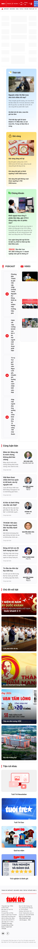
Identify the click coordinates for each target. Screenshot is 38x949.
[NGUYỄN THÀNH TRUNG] (28, 481)
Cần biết (21, 3)
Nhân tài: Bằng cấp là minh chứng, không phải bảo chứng (10, 456)
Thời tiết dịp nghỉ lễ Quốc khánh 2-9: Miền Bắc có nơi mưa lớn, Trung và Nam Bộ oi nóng (19, 123)
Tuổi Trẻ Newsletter (19, 794)
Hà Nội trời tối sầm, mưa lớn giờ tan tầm (18, 113)
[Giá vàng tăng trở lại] (21, 148)
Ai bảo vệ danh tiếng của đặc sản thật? (11, 504)
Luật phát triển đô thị (10, 648)
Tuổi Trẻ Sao (19, 822)
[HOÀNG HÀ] (28, 506)
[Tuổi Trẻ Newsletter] (19, 781)
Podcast (9, 3)
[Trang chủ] (2, 9)
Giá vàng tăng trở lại (16, 159)
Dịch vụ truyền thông (25, 916)
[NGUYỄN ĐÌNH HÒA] (28, 526)
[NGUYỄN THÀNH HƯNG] (28, 572)
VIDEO (27, 266)
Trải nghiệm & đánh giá (19, 879)
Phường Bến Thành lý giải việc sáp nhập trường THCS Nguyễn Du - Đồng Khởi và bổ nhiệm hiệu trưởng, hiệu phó (13, 293)
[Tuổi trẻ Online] (15, 899)
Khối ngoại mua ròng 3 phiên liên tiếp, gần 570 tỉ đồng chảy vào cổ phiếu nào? (18, 219)
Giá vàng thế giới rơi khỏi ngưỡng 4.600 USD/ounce (18, 172)
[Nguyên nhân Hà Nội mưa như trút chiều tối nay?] (21, 84)
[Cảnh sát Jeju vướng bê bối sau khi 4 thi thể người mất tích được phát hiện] (7, 336)
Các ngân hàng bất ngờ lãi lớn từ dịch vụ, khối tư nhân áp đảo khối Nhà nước (19, 242)
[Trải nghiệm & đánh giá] (19, 865)
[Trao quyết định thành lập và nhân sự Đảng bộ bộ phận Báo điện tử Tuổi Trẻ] (30, 304)
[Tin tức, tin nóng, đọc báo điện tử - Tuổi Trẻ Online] (3, 4)
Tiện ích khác (10, 766)
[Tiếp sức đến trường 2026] (19, 706)
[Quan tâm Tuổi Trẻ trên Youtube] (3, 933)
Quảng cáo (25, 3)
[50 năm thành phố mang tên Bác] (19, 670)
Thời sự (21, 9)
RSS (29, 920)
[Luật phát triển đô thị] (19, 634)
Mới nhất (6, 9)
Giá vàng (16, 136)
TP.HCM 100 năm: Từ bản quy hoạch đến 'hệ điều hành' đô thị (10, 526)
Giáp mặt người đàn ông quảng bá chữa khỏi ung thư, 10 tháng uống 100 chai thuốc (13, 417)
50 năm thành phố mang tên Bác (14, 685)
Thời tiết (16, 73)
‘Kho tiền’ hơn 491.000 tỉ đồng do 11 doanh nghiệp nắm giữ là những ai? (19, 251)
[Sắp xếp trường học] (19, 742)
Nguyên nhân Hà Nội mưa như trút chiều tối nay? (19, 96)
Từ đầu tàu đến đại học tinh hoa (10, 569)
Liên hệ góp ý (23, 920)
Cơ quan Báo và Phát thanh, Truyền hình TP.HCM (7, 926)
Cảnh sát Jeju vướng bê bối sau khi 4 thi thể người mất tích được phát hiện (13, 335)
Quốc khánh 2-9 (12, 611)
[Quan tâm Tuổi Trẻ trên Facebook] (7, 933)
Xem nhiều (12, 9)
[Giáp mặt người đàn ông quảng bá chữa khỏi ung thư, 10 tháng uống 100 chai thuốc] (7, 417)
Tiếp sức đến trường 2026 (12, 721)
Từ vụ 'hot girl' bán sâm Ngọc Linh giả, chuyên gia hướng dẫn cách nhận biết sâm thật (13, 375)
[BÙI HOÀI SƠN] (28, 456)
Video (17, 9)
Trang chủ (4, 890)
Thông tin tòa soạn (6, 923)
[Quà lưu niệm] (19, 837)
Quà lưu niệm (19, 851)
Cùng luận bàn (10, 445)
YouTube (16, 3)
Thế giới (26, 9)
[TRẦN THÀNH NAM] (28, 552)
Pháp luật (31, 9)
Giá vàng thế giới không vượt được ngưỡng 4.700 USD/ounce (19, 181)
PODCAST (10, 266)
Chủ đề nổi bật (10, 589)
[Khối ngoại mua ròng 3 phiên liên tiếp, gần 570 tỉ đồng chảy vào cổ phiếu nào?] (21, 205)
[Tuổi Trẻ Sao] (19, 809)
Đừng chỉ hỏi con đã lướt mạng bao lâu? (11, 549)
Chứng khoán (17, 193)
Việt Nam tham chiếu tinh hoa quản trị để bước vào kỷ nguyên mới (11, 481)
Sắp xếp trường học (10, 757)
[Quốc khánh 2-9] (19, 604)
